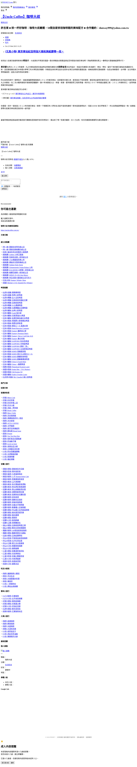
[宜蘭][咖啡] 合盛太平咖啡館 (13, 505)
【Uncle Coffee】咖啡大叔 (20, 16)
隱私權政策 (80, 737)
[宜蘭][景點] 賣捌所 (10, 518)
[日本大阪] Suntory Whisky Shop (14, 280)
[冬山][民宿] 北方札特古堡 (12, 541)
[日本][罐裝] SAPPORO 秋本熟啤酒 (16, 341)
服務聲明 (89, 737)
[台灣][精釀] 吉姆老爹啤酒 (12, 303)
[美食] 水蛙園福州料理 (11, 579)
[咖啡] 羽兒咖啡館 (9, 416)
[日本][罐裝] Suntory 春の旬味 (14, 339)
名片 (7, 42)
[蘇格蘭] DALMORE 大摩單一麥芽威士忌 (18, 270)
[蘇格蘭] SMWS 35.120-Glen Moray (15, 275)
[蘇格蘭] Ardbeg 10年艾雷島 (13, 255)
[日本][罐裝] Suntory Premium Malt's (15, 333)
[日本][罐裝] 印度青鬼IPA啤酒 (14, 315)
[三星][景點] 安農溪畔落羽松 (13, 551)
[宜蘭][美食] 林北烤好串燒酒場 (14, 487)
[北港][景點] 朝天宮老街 (12, 609)
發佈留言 (4, 189)
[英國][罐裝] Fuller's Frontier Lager (15, 374)
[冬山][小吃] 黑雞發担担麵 (12, 546)
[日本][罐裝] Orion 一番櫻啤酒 (14, 364)
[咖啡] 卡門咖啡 (8, 426)
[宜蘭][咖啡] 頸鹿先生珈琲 (12, 500)
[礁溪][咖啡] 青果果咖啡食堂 (13, 479)
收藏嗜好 (17, 165)
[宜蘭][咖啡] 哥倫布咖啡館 (12, 502)
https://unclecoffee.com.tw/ (10, 230)
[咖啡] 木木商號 (8, 421)
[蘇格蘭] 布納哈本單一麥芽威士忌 (15, 257)
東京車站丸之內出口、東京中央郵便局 (30, 94)
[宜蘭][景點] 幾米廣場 (11, 515)
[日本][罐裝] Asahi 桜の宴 (12, 313)
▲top (3, 172)
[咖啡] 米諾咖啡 (8, 626)
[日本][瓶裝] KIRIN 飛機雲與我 (14, 351)
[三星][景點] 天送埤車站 (12, 553)
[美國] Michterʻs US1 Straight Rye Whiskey (18, 283)
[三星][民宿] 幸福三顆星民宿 (13, 556)
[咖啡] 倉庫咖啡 (8, 621)
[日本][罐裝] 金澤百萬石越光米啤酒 (16, 318)
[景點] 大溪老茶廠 (9, 629)
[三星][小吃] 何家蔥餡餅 (12, 559)
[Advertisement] (11, 697)
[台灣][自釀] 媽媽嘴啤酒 (12, 292)
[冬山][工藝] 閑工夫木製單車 (13, 543)
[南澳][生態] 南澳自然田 (12, 561)
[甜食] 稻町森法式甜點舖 (12, 439)
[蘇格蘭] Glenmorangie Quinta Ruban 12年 (18, 267)
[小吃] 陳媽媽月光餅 (10, 636)
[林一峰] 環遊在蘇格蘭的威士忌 (14, 249)
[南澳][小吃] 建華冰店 (11, 564)
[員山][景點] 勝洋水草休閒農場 (14, 528)
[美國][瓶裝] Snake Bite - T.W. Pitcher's (16, 369)
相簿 (7, 37)
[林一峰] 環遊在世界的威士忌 (14, 247)
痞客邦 (16, 159)
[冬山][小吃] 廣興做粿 (11, 548)
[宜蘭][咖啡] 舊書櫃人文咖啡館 (14, 507)
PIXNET (52, 737)
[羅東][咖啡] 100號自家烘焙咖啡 (15, 530)
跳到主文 (4, 22)
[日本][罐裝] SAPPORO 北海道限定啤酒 (17, 349)
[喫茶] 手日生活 (8, 576)
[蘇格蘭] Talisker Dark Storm (13, 265)
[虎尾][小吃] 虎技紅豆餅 (12, 606)
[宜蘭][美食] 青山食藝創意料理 (14, 489)
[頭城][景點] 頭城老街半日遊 (13, 469)
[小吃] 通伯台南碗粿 (10, 586)
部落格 (7, 40)
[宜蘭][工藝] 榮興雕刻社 (12, 523)
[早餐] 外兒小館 (8, 405)
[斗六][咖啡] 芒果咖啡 (11, 596)
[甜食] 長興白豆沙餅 (10, 446)
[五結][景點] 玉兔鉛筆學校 (12, 535)
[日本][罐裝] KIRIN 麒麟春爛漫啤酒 (16, 359)
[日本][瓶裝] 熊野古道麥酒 (12, 323)
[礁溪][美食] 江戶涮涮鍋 (12, 482)
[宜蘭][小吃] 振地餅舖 (11, 520)
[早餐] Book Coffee (9, 410)
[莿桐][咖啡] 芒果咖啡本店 (12, 611)
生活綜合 (18, 33)
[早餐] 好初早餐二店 (10, 403)
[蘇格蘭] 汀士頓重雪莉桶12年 (14, 260)
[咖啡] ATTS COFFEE (11, 423)
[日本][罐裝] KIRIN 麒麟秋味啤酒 (15, 357)
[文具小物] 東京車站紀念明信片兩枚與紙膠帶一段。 (34, 51)
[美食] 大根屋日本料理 (11, 449)
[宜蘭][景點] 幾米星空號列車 (13, 512)
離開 (12, 763)
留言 (21, 159)
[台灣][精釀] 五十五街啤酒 (12, 298)
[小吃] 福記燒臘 (8, 459)
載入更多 (4, 176)
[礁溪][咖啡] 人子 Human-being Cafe (16, 476)
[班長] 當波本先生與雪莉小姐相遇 (15, 252)
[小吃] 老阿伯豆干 (9, 631)
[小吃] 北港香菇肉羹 (10, 454)
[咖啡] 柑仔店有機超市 (11, 428)
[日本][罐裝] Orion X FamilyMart (14, 362)
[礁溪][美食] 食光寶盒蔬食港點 (14, 484)
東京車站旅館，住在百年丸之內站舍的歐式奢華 (28, 98)
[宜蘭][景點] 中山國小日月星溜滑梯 (16, 510)
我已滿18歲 (5, 763)
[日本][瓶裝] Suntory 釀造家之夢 (14, 331)
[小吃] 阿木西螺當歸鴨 (11, 451)
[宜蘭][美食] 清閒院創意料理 (13, 492)
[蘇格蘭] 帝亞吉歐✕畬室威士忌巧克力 (17, 278)
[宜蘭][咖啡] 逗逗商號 (11, 497)
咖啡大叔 (4, 147)
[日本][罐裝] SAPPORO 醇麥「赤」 (16, 346)
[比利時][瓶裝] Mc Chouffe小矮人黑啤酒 (17, 377)
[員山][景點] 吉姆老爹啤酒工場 (14, 525)
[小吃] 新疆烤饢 (8, 457)
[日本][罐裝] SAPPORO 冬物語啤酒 (16, 344)
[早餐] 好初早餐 (8, 400)
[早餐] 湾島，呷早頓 (10, 408)
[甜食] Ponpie (7, 433)
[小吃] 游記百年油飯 (10, 634)
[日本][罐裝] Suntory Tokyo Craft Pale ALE (18, 336)
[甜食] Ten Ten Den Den (11, 436)
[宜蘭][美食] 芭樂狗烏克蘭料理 (14, 494)
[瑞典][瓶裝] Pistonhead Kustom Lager (16, 367)
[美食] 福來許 (8, 581)
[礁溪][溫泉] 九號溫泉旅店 (12, 474)
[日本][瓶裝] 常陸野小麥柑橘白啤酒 (16, 321)
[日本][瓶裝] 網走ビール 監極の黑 (15, 326)
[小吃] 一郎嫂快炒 (9, 584)
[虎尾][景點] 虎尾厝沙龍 (12, 604)
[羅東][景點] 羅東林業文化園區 (14, 533)
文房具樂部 (18, 168)
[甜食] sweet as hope (10, 444)
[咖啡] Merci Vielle (9, 413)
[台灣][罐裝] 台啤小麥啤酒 (12, 310)
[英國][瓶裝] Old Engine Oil (12, 372)
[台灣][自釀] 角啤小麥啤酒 (12, 295)
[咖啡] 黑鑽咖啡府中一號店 (13, 418)
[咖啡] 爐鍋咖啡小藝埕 (11, 573)
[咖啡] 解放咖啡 (8, 624)
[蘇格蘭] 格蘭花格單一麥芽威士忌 (15, 272)
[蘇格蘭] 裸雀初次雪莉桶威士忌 (14, 262)
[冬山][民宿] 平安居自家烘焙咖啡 (15, 538)
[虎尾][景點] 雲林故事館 (12, 601)
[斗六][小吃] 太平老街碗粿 (12, 598)
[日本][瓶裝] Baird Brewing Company (16, 328)
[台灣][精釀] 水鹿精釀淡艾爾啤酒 (15, 308)
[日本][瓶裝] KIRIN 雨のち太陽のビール (18, 354)
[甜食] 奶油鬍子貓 (9, 441)
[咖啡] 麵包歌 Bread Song (12, 431)
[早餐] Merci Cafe (9, 398)
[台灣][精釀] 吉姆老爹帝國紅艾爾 (15, 300)
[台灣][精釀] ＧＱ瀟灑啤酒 (12, 305)
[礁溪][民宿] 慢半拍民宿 (12, 471)
